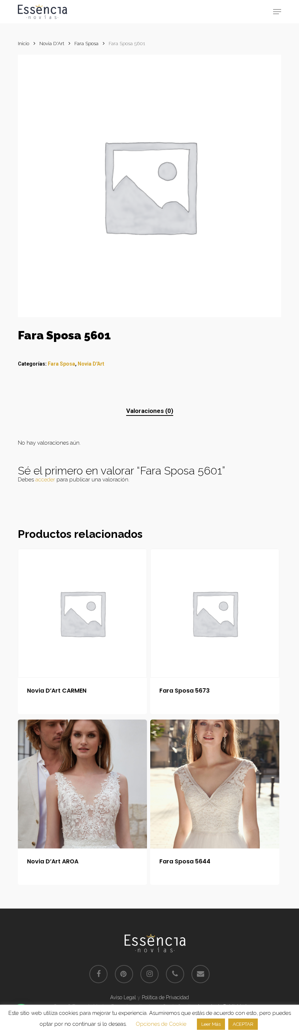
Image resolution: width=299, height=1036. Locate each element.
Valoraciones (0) (149, 410)
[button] (277, 11)
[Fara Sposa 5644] (214, 784)
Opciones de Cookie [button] (161, 1024)
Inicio (23, 43)
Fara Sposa (86, 43)
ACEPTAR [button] (243, 1024)
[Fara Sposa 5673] (214, 613)
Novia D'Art (51, 43)
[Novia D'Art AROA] (82, 784)
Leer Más (211, 1024)
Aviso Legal (123, 997)
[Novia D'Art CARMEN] (82, 613)
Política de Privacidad (165, 997)
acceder (45, 479)
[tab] (149, 411)
